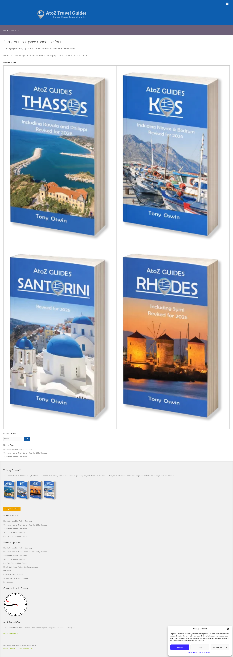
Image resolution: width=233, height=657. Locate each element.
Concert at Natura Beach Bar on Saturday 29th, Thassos (25, 453)
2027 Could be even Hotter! (14, 532)
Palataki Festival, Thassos (13, 574)
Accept (180, 647)
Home (5, 30)
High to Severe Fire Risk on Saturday (17, 449)
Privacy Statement (204, 652)
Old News (7, 571)
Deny (200, 647)
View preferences (220, 647)
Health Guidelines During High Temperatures (20, 567)
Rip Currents (8, 582)
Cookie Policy (192, 652)
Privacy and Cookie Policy (25, 648)
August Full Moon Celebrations (15, 457)
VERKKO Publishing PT (10, 648)
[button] (228, 629)
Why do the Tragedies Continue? (16, 578)
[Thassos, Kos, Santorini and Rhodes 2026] (62, 11)
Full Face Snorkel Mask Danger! (15, 536)
